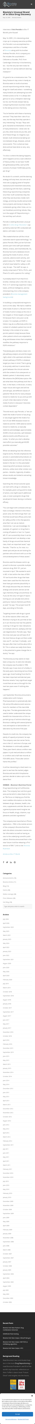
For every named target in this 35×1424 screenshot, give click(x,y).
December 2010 (8, 1173)
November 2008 (8, 1238)
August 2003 (7, 1286)
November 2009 (8, 1205)
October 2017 (7, 1008)
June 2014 (6, 1080)
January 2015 (7, 1068)
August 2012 (7, 1121)
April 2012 (6, 1133)
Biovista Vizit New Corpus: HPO (13, 1348)
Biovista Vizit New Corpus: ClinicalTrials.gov (17, 1338)
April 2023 (6, 947)
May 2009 (6, 1221)
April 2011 (6, 1161)
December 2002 (8, 1298)
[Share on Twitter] (7, 862)
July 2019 (6, 984)
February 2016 (7, 1044)
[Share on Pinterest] (15, 862)
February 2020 (7, 980)
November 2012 (8, 1113)
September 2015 (8, 1052)
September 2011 (8, 1145)
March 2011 (6, 1165)
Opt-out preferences (11, 1419)
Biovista (8, 50)
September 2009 (8, 1213)
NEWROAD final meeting (11, 1334)
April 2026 (6, 923)
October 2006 (7, 1266)
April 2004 (6, 1278)
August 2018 (7, 1000)
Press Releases (7, 898)
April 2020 (6, 975)
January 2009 (7, 1234)
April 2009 (6, 1226)
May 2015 (6, 1060)
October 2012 (7, 1117)
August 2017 (7, 1016)
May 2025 (6, 931)
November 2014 (8, 1072)
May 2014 (6, 1084)
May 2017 (6, 1024)
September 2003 (8, 1282)
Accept (17, 1414)
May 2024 (6, 943)
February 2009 (7, 1230)
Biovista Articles (16, 17)
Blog (4, 886)
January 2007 (7, 1262)
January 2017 (7, 1028)
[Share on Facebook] (3, 862)
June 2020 (6, 967)
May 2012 (6, 1129)
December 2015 (8, 1048)
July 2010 (6, 1181)
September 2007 (8, 1258)
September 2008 (8, 1242)
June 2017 (6, 1020)
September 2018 (8, 996)
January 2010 (7, 1197)
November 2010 (8, 1177)
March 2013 (6, 1105)
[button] (32, 1396)
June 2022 (6, 955)
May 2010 (6, 1189)
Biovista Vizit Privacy (23, 1419)
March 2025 (6, 935)
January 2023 (7, 951)
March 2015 (6, 1064)
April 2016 (6, 1040)
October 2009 (7, 1209)
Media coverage (8, 894)
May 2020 (6, 972)
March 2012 (6, 1137)
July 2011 (6, 1149)
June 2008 (6, 1246)
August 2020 (7, 963)
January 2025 (7, 939)
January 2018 (7, 1004)
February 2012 (7, 1141)
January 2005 (7, 1270)
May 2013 (6, 1096)
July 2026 (6, 919)
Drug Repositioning (22, 1363)
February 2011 (7, 1169)
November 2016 (8, 1032)
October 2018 (7, 992)
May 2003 (6, 1294)
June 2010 (6, 1185)
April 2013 (6, 1101)
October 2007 (7, 1254)
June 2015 (6, 1056)
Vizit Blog (6, 902)
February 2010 (7, 1193)
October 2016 (7, 1036)
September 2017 (8, 1012)
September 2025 (8, 927)
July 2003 (6, 1290)
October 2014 (7, 1076)
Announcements (8, 878)
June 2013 (6, 1092)
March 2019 (6, 988)
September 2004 (8, 1274)
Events (5, 890)
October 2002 (7, 1302)
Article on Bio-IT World (11, 854)
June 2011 (6, 1153)
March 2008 (6, 1250)
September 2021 (8, 959)
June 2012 (6, 1125)
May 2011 (6, 1157)
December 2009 (8, 1201)
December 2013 (8, 1088)
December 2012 (8, 1109)
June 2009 (6, 1217)
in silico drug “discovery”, (18, 225)
